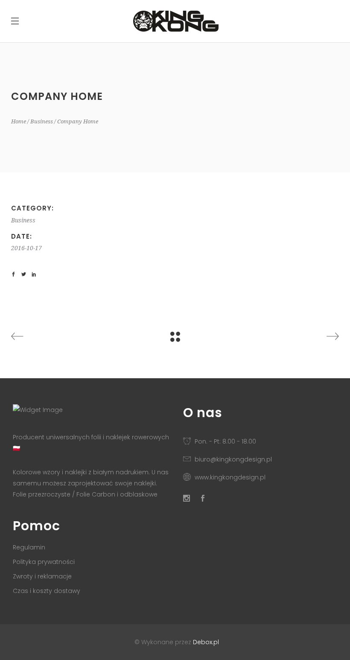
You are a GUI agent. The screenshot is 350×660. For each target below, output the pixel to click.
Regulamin (29, 547)
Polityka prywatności (44, 562)
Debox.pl (206, 642)
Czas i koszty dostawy (46, 591)
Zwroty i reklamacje (42, 576)
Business (41, 121)
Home (18, 121)
